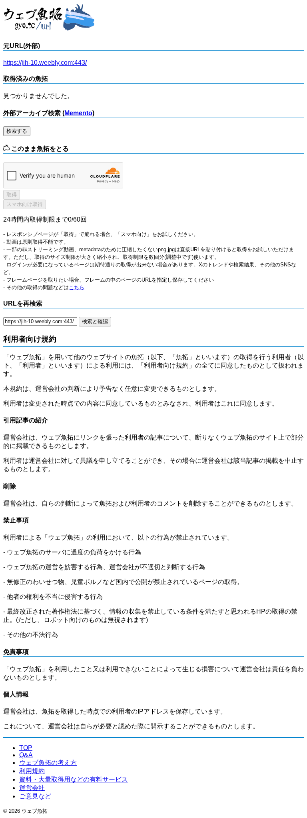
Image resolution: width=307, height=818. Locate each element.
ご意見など (35, 796)
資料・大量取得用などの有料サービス (73, 779)
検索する (16, 131)
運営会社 (32, 787)
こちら (76, 287)
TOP (25, 747)
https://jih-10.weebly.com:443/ (45, 62)
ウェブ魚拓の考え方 (48, 762)
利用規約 (32, 771)
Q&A (26, 755)
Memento (78, 113)
